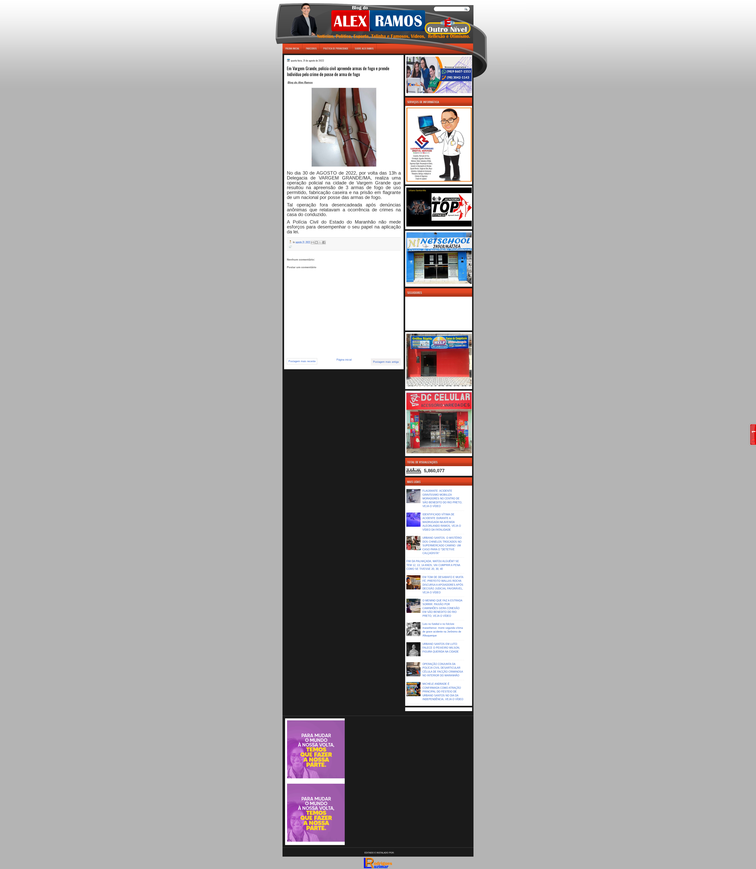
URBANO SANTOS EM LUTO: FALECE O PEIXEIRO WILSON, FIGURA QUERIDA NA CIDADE (441, 648)
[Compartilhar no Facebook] (324, 242)
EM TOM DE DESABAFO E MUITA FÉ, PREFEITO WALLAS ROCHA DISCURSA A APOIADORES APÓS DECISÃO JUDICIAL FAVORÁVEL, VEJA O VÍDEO (442, 585)
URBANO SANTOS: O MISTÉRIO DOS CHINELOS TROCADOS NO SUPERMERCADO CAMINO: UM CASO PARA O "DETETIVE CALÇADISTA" (442, 545)
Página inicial (292, 48)
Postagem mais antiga (386, 361)
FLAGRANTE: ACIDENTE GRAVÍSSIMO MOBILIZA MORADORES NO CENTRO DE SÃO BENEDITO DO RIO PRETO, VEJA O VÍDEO (442, 498)
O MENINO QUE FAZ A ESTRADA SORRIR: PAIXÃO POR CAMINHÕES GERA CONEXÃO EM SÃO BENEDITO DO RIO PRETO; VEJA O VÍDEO (442, 608)
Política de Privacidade (335, 48)
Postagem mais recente (302, 361)
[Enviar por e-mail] (313, 242)
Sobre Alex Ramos (364, 48)
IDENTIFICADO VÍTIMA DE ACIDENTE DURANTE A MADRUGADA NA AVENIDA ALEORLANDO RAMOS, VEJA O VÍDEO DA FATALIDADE (441, 522)
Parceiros (311, 48)
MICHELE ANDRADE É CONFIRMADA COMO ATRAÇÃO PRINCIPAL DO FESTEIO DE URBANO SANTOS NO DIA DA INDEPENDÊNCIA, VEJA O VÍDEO (442, 691)
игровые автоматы (300, 2)
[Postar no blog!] (316, 242)
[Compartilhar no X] (320, 242)
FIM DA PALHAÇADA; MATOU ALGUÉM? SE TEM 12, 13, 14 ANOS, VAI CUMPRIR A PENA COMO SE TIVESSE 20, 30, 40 (433, 565)
